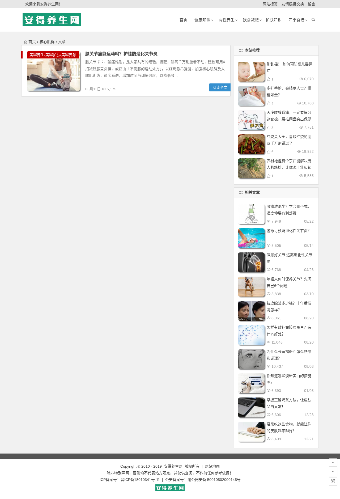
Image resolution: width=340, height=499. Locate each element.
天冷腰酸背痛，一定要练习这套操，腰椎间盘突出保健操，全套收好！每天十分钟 (289, 119)
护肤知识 (274, 20)
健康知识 (202, 20)
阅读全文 (219, 87)
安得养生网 (173, 466)
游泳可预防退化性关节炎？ (289, 231)
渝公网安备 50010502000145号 (214, 479)
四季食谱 (296, 20)
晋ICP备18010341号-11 (140, 479)
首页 (32, 42)
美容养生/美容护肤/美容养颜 (52, 55)
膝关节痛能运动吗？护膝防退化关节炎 (121, 54)
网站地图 (212, 466)
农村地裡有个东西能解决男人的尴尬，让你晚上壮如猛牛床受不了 (289, 167)
